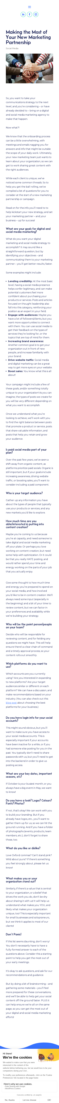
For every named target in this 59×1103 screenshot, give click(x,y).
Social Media (12, 48)
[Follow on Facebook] (29, 14)
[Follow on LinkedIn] (23, 14)
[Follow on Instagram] (35, 14)
